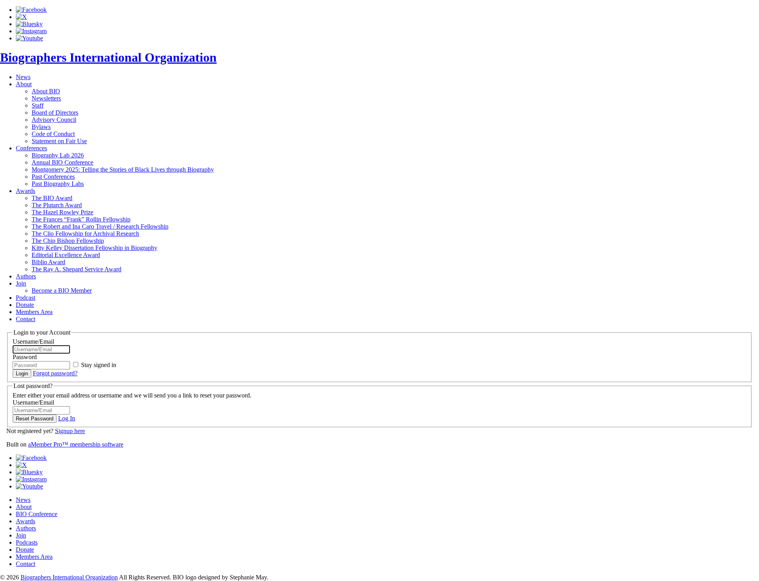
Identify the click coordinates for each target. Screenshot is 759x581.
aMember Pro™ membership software (75, 444)
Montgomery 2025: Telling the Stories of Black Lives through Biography (123, 169)
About (24, 84)
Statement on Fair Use (59, 141)
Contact (25, 319)
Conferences (31, 148)
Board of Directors (55, 112)
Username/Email (33, 341)
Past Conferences (53, 176)
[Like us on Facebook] (31, 9)
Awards (25, 190)
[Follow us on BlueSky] (29, 24)
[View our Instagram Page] (31, 31)
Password (25, 357)
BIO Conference (36, 514)
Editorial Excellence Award (66, 255)
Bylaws (41, 126)
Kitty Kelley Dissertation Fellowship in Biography (94, 247)
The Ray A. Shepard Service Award (76, 269)
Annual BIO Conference (62, 162)
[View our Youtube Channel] (29, 38)
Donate (25, 304)
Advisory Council (54, 119)
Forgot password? (55, 373)
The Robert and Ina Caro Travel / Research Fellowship (100, 226)
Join (21, 283)
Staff (37, 105)
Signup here (70, 431)
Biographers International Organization (108, 57)
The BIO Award (52, 198)
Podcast (25, 297)
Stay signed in (97, 364)
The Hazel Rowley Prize (62, 212)
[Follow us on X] (21, 16)
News (23, 77)
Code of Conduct (53, 134)
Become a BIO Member (62, 290)
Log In (66, 418)
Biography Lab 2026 (58, 155)
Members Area (34, 556)
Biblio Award (48, 262)
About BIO (46, 91)
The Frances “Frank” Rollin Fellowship (81, 219)
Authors (26, 276)
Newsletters (46, 98)
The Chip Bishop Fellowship (68, 240)
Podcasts (27, 542)
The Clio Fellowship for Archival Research (85, 233)
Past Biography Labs (58, 183)
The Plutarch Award (57, 205)
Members (34, 311)
